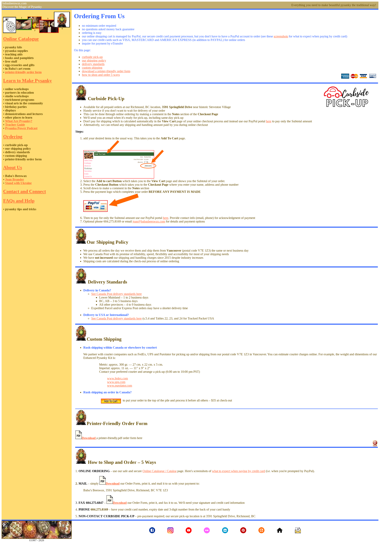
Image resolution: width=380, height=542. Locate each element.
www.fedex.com (117, 378)
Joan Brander (14, 179)
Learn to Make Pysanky (27, 80)
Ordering (12, 136)
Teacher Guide (15, 124)
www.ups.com (116, 382)
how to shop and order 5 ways (101, 74)
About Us (12, 167)
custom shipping (92, 67)
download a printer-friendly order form (106, 71)
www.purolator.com (119, 385)
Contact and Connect (24, 191)
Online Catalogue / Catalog (159, 471)
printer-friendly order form (23, 72)
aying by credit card (252, 471)
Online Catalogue (21, 38)
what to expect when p (226, 471)
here (268, 121)
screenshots (281, 36)
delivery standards (93, 64)
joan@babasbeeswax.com (149, 221)
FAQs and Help (18, 200)
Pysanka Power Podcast (21, 128)
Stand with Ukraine (18, 183)
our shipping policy (94, 60)
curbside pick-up (92, 57)
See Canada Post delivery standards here (116, 294)
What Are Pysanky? (18, 121)
